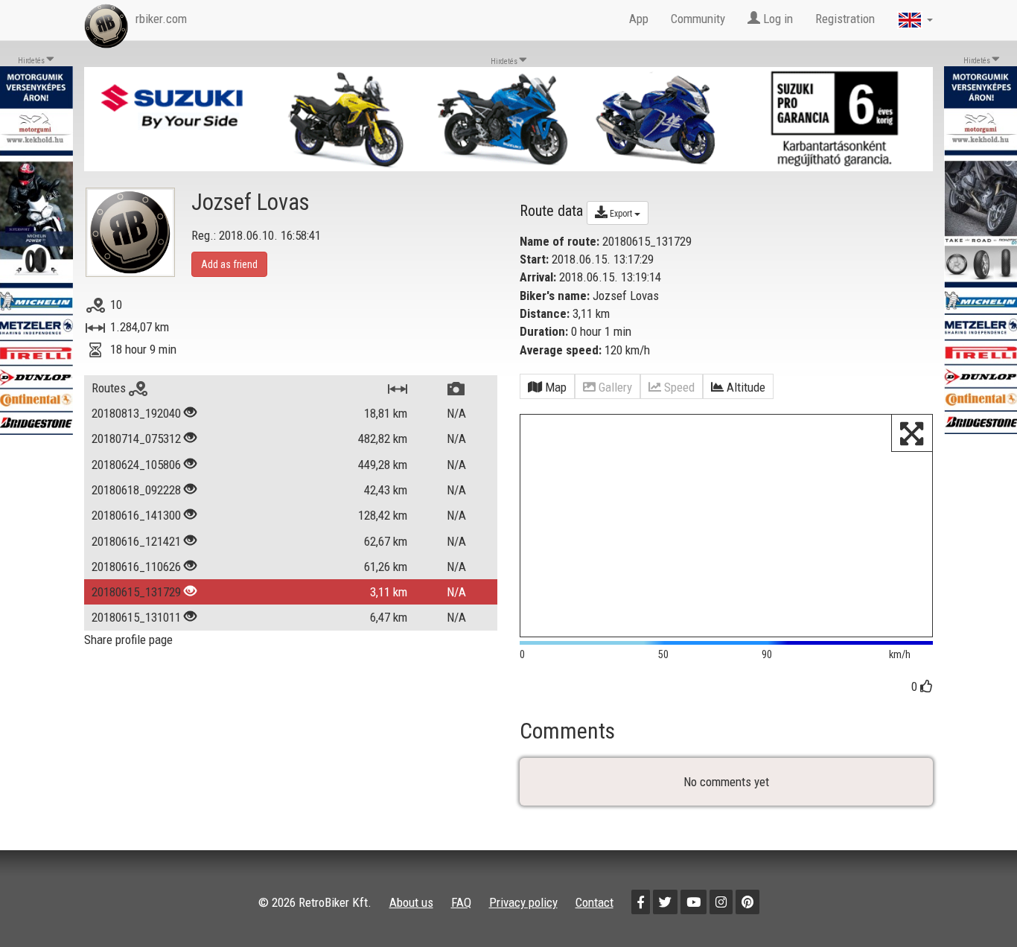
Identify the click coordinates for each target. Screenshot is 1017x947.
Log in (776, 18)
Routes (110, 387)
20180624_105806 (136, 464)
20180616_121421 (136, 541)
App (638, 18)
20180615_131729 (136, 591)
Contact (594, 902)
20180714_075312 (136, 438)
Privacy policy (523, 902)
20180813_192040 (136, 413)
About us (411, 902)
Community (698, 18)
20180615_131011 (136, 617)
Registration (845, 18)
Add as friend (229, 264)
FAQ (461, 902)
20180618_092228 (136, 489)
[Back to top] (973, 903)
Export (621, 213)
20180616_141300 (136, 515)
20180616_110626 (136, 566)
